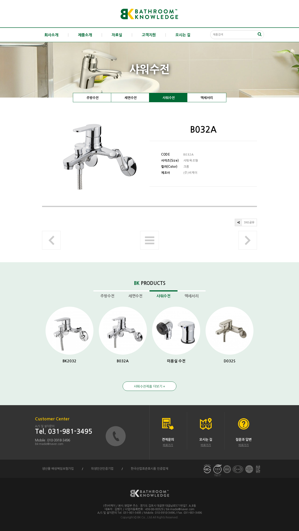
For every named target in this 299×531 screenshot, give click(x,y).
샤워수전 (169, 97)
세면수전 (131, 97)
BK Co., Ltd (144, 517)
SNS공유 (248, 222)
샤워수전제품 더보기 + (149, 386)
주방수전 (92, 97)
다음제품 (247, 240)
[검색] (259, 34)
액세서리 (207, 97)
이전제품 (51, 240)
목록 (149, 240)
